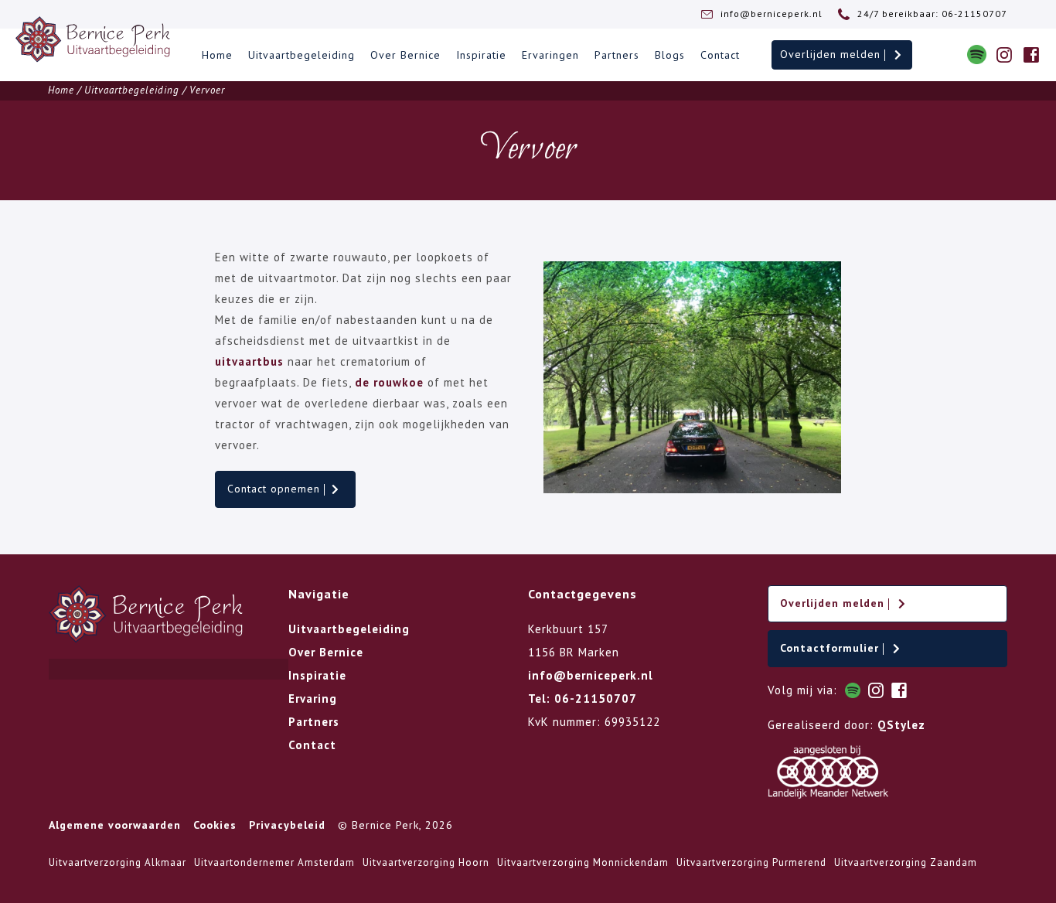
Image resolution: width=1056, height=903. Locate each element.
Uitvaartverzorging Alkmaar (117, 862)
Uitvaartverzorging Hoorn (426, 862)
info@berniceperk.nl (590, 675)
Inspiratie (481, 55)
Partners (616, 55)
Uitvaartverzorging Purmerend (751, 862)
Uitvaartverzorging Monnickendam (583, 862)
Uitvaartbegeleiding (301, 55)
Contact (720, 55)
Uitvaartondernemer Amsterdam (274, 862)
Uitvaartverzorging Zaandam (905, 862)
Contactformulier (831, 648)
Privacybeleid (287, 825)
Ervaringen (550, 55)
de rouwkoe (389, 382)
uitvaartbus (249, 361)
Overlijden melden (832, 54)
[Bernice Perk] (92, 39)
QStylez (901, 724)
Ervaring (312, 698)
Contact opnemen (275, 489)
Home (217, 55)
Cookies (215, 825)
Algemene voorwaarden (115, 825)
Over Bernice (405, 55)
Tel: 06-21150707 (582, 698)
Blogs (670, 55)
